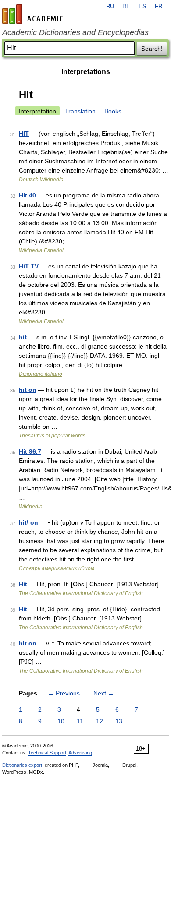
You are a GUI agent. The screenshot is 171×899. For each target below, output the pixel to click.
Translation (80, 111)
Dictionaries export (22, 765)
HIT (24, 133)
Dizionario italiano (40, 374)
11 (80, 721)
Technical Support (47, 752)
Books (112, 111)
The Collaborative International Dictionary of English (81, 593)
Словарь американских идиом (56, 568)
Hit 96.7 (30, 451)
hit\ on (28, 522)
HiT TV (29, 266)
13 (118, 721)
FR (158, 7)
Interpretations (85, 71)
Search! (152, 48)
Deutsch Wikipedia (41, 179)
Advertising (80, 752)
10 (60, 721)
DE (126, 7)
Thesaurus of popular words (52, 436)
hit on (27, 389)
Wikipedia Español (41, 250)
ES (142, 7)
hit (23, 337)
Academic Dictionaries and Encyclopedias (75, 32)
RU (110, 7)
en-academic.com (33, 14)
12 (99, 721)
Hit (23, 584)
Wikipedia (31, 507)
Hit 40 (27, 195)
